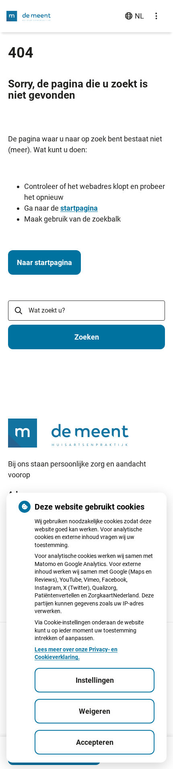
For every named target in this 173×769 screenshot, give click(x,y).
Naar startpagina (44, 262)
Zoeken (86, 337)
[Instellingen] (156, 16)
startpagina (79, 208)
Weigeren (94, 711)
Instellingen (95, 680)
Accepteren (94, 742)
